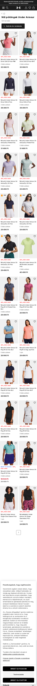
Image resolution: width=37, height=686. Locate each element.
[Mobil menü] (3, 8)
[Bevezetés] (4, 13)
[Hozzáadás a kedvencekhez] (15, 33)
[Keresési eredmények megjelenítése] (7, 8)
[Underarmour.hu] (18, 8)
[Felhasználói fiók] (26, 8)
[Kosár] (33, 8)
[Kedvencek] (30, 8)
